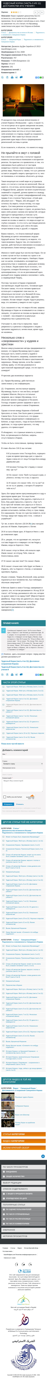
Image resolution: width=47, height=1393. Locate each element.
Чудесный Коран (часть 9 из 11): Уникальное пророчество (22, 728)
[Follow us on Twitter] (23, 1264)
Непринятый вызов (12, 872)
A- (35, 12)
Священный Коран (15, 39)
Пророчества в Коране (14, 985)
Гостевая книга (7, 1251)
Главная (5, 1248)
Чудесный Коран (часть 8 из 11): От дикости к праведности (22, 722)
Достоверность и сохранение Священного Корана (22, 1090)
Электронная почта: (9, 768)
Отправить (8, 804)
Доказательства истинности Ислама (21, 32)
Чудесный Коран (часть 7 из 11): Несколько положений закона (21, 717)
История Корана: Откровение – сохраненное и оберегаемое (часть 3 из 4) (22, 1063)
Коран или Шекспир (22, 1115)
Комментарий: (7, 778)
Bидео (15, 1088)
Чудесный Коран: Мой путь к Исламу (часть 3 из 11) (24, 695)
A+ (42, 12)
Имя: (4, 754)
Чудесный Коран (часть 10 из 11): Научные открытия (25, 733)
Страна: (5, 761)
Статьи (3, 32)
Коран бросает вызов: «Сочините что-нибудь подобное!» (22, 933)
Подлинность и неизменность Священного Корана (22, 832)
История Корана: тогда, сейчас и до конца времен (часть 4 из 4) (24, 1069)
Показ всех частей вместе (12, 744)
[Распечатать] (12, 77)
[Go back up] (43, 1156)
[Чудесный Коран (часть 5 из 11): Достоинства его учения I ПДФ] (17, 77)
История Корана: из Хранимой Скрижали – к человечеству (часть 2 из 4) (22, 1052)
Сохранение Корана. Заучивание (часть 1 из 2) (23, 845)
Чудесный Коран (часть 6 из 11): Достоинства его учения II (22, 668)
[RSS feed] (30, 1264)
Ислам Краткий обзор (31, 1248)
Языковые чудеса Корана (24, 1097)
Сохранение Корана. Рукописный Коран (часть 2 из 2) (24, 849)
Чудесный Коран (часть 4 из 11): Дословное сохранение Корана (20, 662)
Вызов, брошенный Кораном (16, 928)
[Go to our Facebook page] (17, 1264)
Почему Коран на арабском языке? (25, 1123)
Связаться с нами (9, 1258)
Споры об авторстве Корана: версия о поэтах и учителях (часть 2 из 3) (23, 861)
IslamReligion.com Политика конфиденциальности (20, 1254)
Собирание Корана (22, 1106)
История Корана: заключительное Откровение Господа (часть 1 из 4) (22, 1058)
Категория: (7, 30)
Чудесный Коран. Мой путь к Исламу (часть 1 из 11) (24, 687)
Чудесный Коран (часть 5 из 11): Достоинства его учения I (24, 705)
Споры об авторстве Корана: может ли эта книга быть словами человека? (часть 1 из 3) (23, 855)
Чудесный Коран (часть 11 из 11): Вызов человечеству (20, 738)
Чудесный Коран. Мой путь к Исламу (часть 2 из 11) (24, 691)
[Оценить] (2, 77)
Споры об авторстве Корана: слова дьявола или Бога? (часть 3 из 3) (23, 867)
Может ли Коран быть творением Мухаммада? (22, 837)
